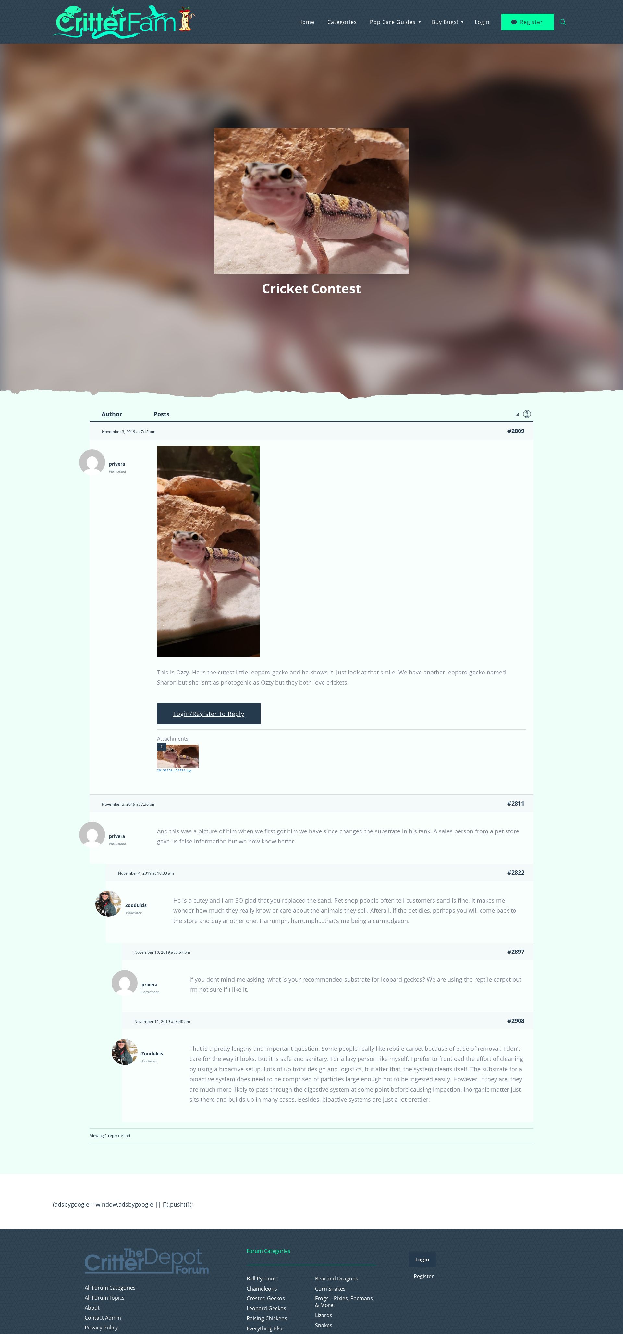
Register (531, 22)
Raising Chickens (267, 1318)
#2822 (515, 872)
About (92, 1307)
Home (306, 22)
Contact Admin (103, 1318)
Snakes (323, 1325)
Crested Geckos (266, 1298)
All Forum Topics (105, 1297)
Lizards (323, 1315)
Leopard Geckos (266, 1308)
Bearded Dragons (336, 1278)
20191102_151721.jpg (174, 770)
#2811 (515, 803)
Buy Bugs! (445, 22)
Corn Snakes (330, 1288)
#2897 (515, 951)
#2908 (515, 1021)
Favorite (527, 414)
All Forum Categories (110, 1287)
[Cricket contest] (208, 655)
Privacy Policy (101, 1327)
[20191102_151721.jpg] (178, 756)
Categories (342, 22)
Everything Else (265, 1328)
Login (482, 22)
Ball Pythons (262, 1278)
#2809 (515, 431)
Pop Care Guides (393, 22)
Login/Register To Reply (208, 714)
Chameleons (262, 1288)
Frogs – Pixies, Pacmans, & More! (344, 1302)
